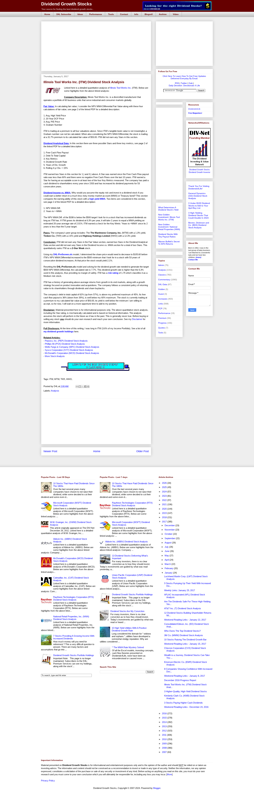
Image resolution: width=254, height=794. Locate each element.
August (168, 542)
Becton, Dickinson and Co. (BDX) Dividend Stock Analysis (198, 225)
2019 (164, 513)
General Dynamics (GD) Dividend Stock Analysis (197, 195)
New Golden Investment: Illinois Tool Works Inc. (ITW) (169, 217)
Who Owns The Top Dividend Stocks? (182, 631)
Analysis (55, 390)
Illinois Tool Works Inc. (120, 88)
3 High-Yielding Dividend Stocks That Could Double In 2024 (198, 215)
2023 (164, 496)
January (169, 572)
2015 (164, 717)
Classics (162, 275)
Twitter (184, 83)
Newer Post (50, 451)
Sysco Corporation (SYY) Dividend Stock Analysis (69, 350)
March (168, 564)
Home (47, 14)
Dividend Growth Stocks (66, 3)
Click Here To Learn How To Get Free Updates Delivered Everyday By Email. (184, 77)
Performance (95, 14)
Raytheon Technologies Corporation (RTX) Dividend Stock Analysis (73, 598)
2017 (164, 521)
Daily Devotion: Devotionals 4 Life (184, 85)
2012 (164, 730)
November (170, 529)
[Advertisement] (97, 24)
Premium (162, 318)
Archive (163, 14)
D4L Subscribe (63, 14)
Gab (191, 83)
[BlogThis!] (79, 386)
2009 (164, 743)
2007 (164, 752)
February (169, 568)
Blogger (156, 788)
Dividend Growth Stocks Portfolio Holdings (73, 655)
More (169, 774)
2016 (164, 713)
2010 (164, 739)
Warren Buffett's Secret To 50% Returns (169, 242)
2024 (164, 491)
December (170, 525)
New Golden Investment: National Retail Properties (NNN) (169, 227)
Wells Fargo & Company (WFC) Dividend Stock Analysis (72, 347)
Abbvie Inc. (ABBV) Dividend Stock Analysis (126, 541)
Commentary (164, 279)
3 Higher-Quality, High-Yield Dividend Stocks (185, 691)
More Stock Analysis (55, 356)
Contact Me (193, 260)
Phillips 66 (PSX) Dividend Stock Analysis (65, 344)
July (167, 547)
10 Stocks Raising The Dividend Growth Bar (185, 639)
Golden (161, 289)
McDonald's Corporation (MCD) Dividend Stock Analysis (72, 353)
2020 (164, 509)
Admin (161, 265)
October (169, 534)
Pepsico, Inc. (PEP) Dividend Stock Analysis (66, 340)
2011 (164, 735)
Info (136, 14)
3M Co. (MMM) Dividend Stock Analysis (183, 635)
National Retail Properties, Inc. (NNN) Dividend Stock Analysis (71, 617)
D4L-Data (162, 284)
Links (160, 303)
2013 (164, 726)
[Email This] (77, 386)
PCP (160, 308)
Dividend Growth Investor (199, 172)
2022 (164, 500)
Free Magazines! (195, 113)
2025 (164, 487)
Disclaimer (137, 319)
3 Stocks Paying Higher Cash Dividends (183, 702)
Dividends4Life (194, 109)
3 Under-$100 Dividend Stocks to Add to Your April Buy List (199, 205)
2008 (164, 748)
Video (176, 14)
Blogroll (149, 14)
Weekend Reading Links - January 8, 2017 (184, 676)
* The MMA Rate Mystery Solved (128, 647)
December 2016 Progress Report (180, 680)
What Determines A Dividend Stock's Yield (168, 208)
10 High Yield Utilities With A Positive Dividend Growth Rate (129, 629)
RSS (177, 83)
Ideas (80, 14)
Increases (162, 299)
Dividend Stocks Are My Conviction (127, 611)
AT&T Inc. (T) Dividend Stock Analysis (182, 608)
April (167, 560)
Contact (124, 14)
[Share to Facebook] (85, 386)
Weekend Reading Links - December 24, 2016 (186, 707)
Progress (162, 323)
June (167, 551)
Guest (161, 294)
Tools (111, 14)
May (167, 555)
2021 (164, 504)
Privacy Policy (48, 780)
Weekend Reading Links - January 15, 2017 (185, 644)
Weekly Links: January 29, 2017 (179, 590)
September (170, 538)
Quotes (161, 328)
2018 (164, 517)
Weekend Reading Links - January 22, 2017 (185, 619)
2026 (164, 483)
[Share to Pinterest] (88, 386)
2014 (164, 722)
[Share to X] (82, 386)
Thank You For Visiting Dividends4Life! (198, 187)
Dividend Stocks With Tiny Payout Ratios (168, 235)
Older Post (142, 451)
